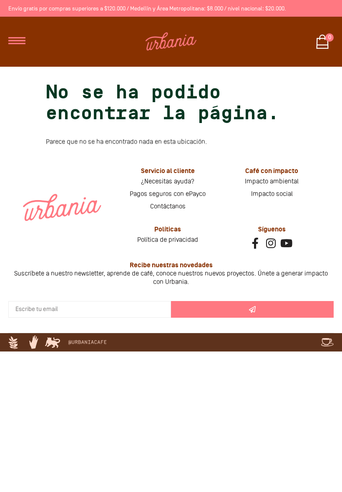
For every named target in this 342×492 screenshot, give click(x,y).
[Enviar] (252, 309)
